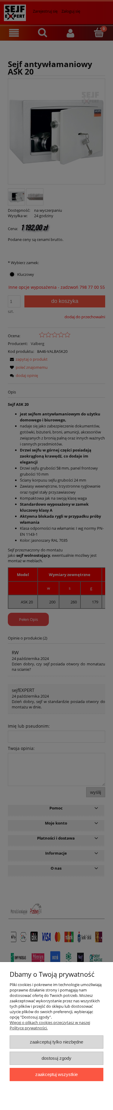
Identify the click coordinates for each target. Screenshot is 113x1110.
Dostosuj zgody (56, 1058)
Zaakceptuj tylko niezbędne (56, 1041)
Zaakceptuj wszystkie (56, 1074)
